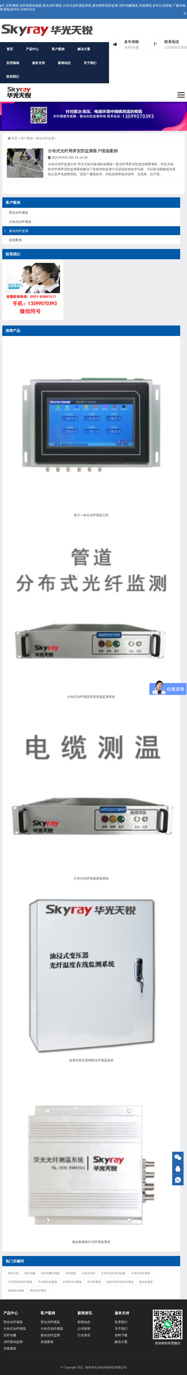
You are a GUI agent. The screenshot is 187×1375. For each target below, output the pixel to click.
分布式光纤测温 (20, 222)
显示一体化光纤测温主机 (91, 515)
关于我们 (90, 63)
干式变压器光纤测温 (20, 1282)
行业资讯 (84, 1335)
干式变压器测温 (47, 1282)
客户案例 (58, 49)
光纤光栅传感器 (50, 1273)
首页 (10, 49)
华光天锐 (13, 1273)
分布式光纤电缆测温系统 (91, 878)
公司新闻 (84, 1328)
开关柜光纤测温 (72, 1282)
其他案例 (15, 240)
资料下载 (121, 1335)
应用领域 (12, 63)
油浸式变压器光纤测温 (120, 1282)
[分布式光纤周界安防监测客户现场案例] (25, 163)
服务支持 (38, 63)
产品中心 (32, 49)
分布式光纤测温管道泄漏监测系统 (91, 697)
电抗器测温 (146, 1282)
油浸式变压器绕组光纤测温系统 (91, 1060)
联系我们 (12, 76)
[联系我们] (178, 1168)
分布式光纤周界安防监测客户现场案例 (83, 151)
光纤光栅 (29, 1273)
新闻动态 (64, 63)
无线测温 (9, 1348)
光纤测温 (70, 1273)
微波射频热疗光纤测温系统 (91, 1242)
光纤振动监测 (13, 1342)
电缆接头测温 (16, 1290)
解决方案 (84, 49)
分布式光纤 (88, 1273)
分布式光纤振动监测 (113, 1273)
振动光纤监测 (45, 138)
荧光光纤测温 (18, 212)
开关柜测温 (94, 1282)
